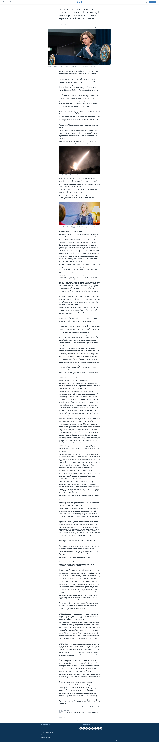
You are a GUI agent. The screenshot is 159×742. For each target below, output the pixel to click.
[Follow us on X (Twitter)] (83, 728)
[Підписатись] (101, 728)
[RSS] (95, 728)
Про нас (43, 727)
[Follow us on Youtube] (86, 728)
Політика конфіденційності (47, 732)
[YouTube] (147, 2)
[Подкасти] (98, 728)
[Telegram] (143, 2)
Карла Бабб (61, 21)
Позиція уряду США (45, 737)
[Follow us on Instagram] (89, 728)
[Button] (97, 28)
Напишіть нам (44, 730)
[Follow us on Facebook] (81, 728)
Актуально (61, 6)
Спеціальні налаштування (47, 734)
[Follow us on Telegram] (92, 728)
